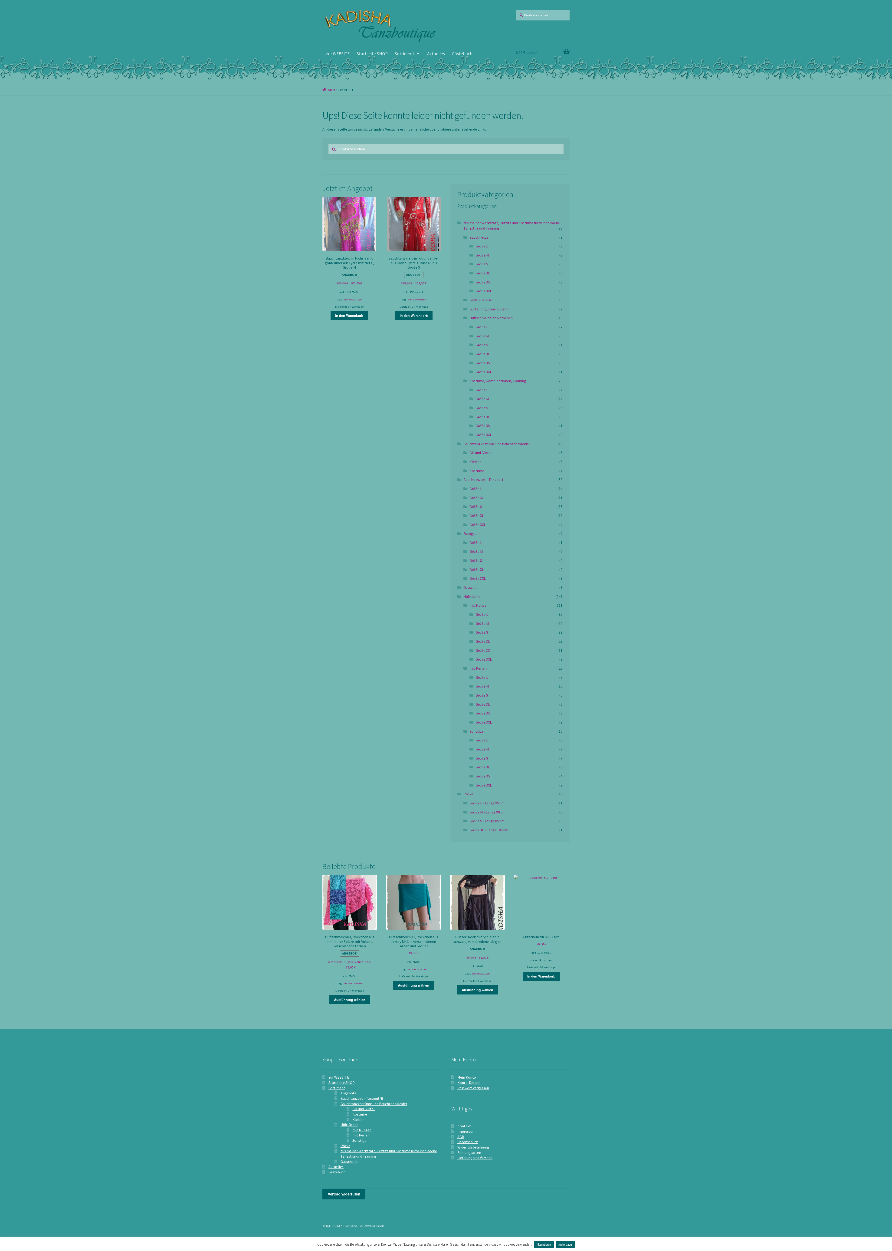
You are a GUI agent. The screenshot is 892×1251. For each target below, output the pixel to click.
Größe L (482, 246)
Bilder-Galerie (480, 300)
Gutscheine (349, 1161)
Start (331, 90)
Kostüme (476, 470)
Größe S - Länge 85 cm (487, 821)
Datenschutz (467, 1141)
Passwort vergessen (473, 1088)
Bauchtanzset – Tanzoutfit (362, 1098)
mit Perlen (478, 668)
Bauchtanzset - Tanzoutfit (484, 479)
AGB (460, 1136)
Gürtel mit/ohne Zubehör (489, 309)
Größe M (482, 255)
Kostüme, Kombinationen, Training (497, 381)
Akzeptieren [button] (544, 1245)
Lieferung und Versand (474, 1157)
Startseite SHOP (372, 53)
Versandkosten (353, 299)
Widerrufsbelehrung (473, 1147)
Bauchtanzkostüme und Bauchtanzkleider (496, 443)
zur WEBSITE (338, 53)
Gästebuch (462, 53)
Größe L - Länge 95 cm (487, 803)
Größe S (482, 264)
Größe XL (483, 273)
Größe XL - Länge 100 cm (488, 830)
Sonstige (476, 731)
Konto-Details (468, 1082)
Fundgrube (471, 533)
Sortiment (404, 53)
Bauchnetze (479, 237)
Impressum (466, 1131)
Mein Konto (466, 1077)
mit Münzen (479, 605)
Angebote (348, 1093)
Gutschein (471, 587)
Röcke (468, 794)
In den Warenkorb (349, 315)
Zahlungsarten (469, 1152)
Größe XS (483, 282)
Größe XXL (484, 291)
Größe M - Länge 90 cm (487, 812)
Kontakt (464, 1126)
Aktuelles (436, 53)
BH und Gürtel (480, 452)
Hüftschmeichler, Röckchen (491, 318)
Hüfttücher (472, 596)
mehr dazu (565, 1245)
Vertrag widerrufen (344, 1194)
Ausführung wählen (349, 999)
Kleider (475, 461)
